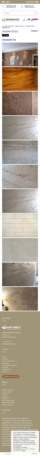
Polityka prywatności (9, 365)
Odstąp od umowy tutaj (11, 376)
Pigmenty (5, 394)
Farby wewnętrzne (8, 403)
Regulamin (5, 363)
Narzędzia (5, 398)
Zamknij (34, 453)
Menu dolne (19, 26)
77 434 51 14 (6, 342)
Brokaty (5, 396)
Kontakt (5, 372)
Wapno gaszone (7, 405)
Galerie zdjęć (29, 26)
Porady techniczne (8, 361)
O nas (4, 357)
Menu (8, 2)
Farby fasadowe (7, 390)
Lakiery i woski (7, 392)
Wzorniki (5, 367)
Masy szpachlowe (8, 400)
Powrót (34, 31)
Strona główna (7, 26)
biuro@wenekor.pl (8, 344)
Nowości (5, 359)
